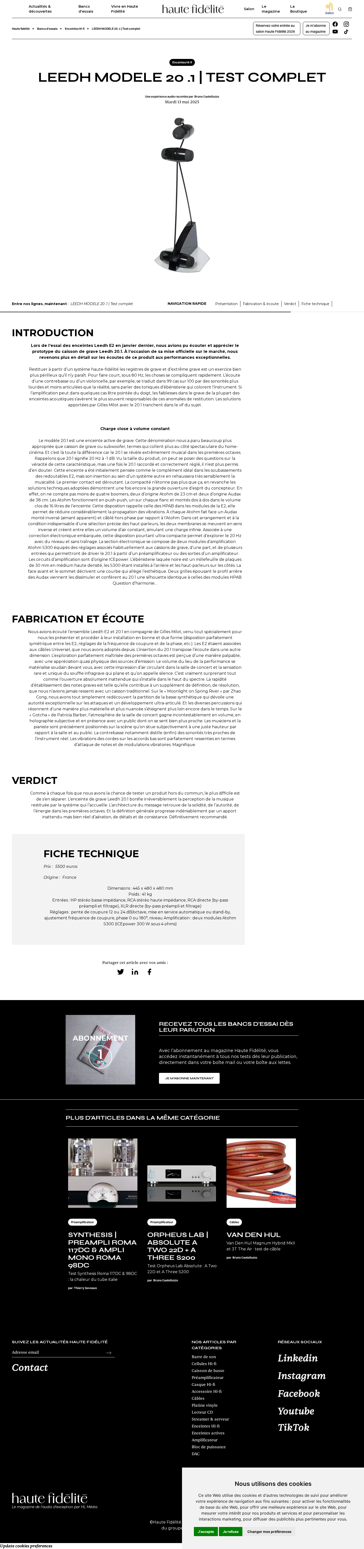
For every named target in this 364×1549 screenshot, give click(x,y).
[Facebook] (149, 972)
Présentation (226, 304)
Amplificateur (205, 1440)
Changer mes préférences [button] (269, 1531)
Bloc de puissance (209, 1447)
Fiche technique (315, 304)
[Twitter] (120, 972)
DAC (196, 1453)
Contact (30, 1368)
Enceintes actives (208, 1433)
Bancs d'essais (85, 9)
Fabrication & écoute (261, 304)
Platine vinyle (205, 1405)
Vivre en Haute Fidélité (124, 9)
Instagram (302, 1376)
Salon (249, 9)
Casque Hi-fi (203, 1384)
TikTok (294, 1428)
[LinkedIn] (135, 972)
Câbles (198, 1398)
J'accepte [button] (206, 1531)
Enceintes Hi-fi (206, 1426)
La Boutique (298, 9)
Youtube (296, 1411)
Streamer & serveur (210, 1419)
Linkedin (298, 1358)
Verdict (290, 304)
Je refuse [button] (230, 1531)
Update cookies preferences (26, 1546)
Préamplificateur (208, 1377)
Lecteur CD (202, 1412)
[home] (193, 8)
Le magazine (271, 9)
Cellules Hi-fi (204, 1363)
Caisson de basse (208, 1370)
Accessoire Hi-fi (207, 1391)
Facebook (299, 1394)
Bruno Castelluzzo (206, 96)
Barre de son (204, 1356)
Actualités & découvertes (40, 9)
